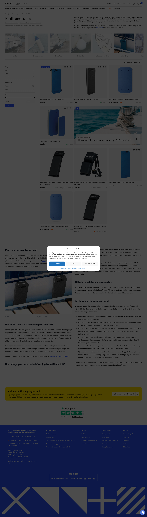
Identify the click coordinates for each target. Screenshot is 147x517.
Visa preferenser (90, 264)
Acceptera (57, 264)
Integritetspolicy (72, 268)
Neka (73, 264)
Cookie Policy (63, 268)
